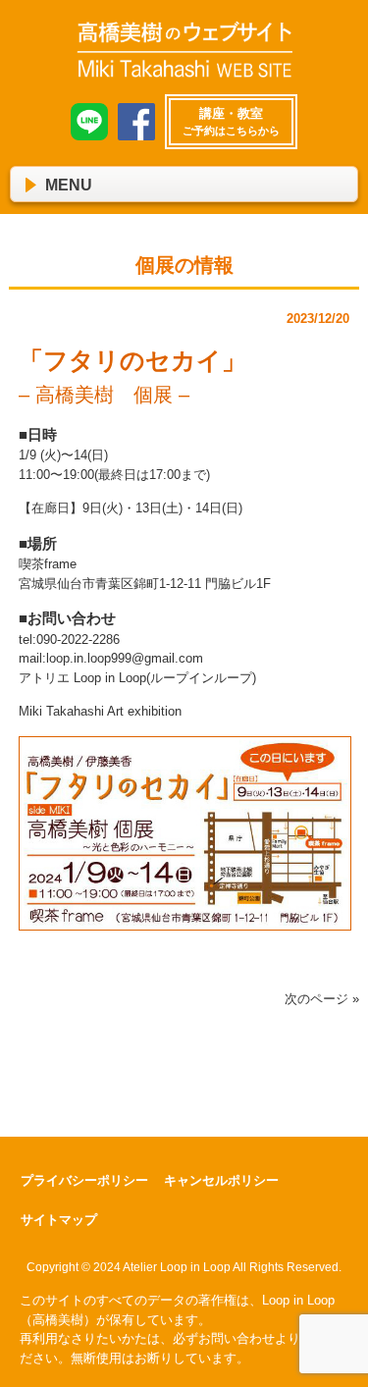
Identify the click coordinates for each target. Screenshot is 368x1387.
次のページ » (322, 998)
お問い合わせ (236, 1338)
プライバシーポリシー (84, 1180)
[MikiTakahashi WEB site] (184, 71)
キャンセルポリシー (221, 1180)
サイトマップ (59, 1219)
